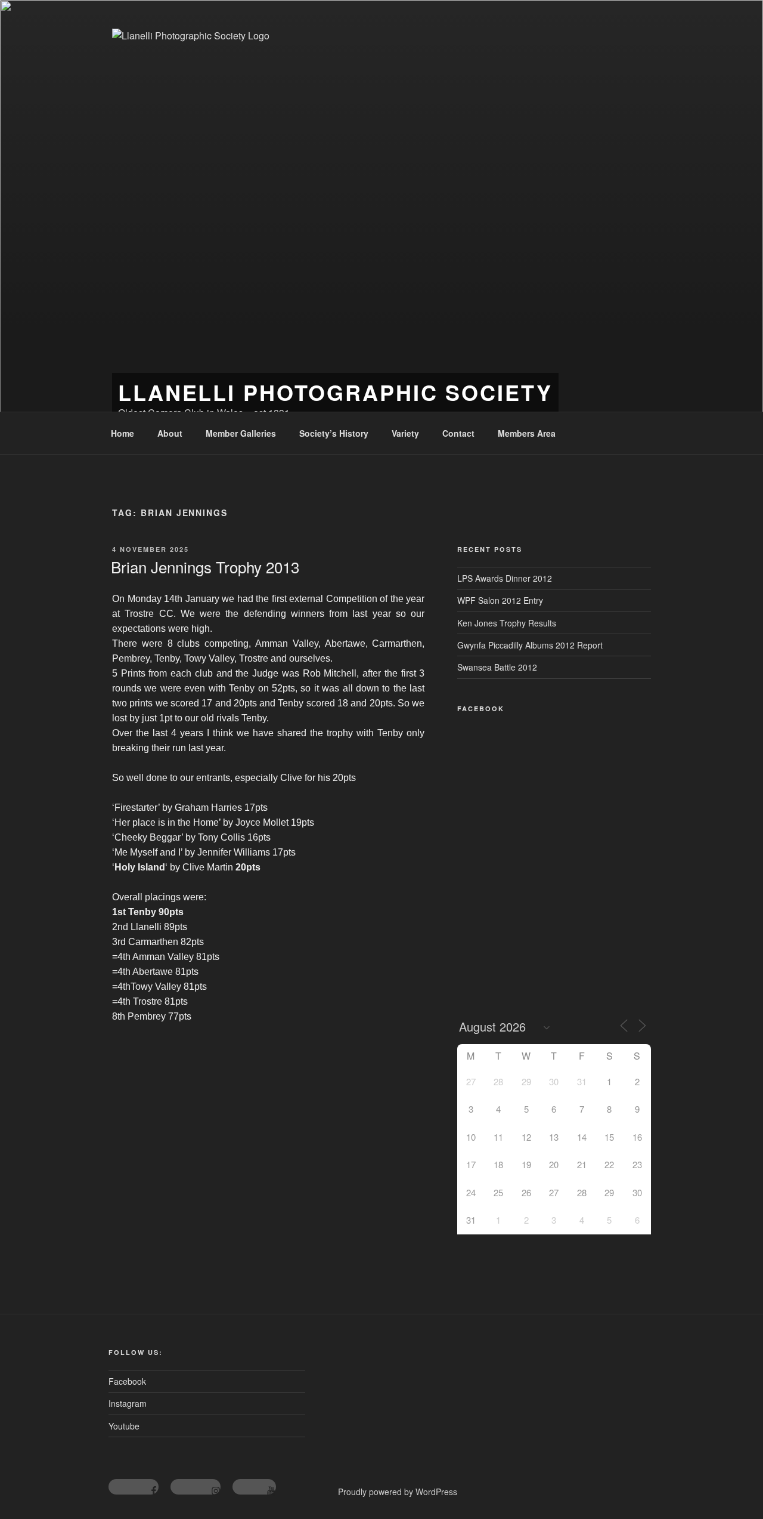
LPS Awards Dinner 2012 (504, 578)
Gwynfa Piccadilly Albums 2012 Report (530, 645)
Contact (458, 433)
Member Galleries (241, 433)
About (169, 433)
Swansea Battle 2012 (497, 667)
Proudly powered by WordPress (397, 1492)
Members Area (527, 433)
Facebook (127, 1381)
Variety (405, 433)
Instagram (127, 1403)
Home (122, 433)
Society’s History (333, 433)
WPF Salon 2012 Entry (500, 600)
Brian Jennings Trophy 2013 (205, 566)
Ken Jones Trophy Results (506, 623)
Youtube (123, 1426)
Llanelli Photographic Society (335, 391)
